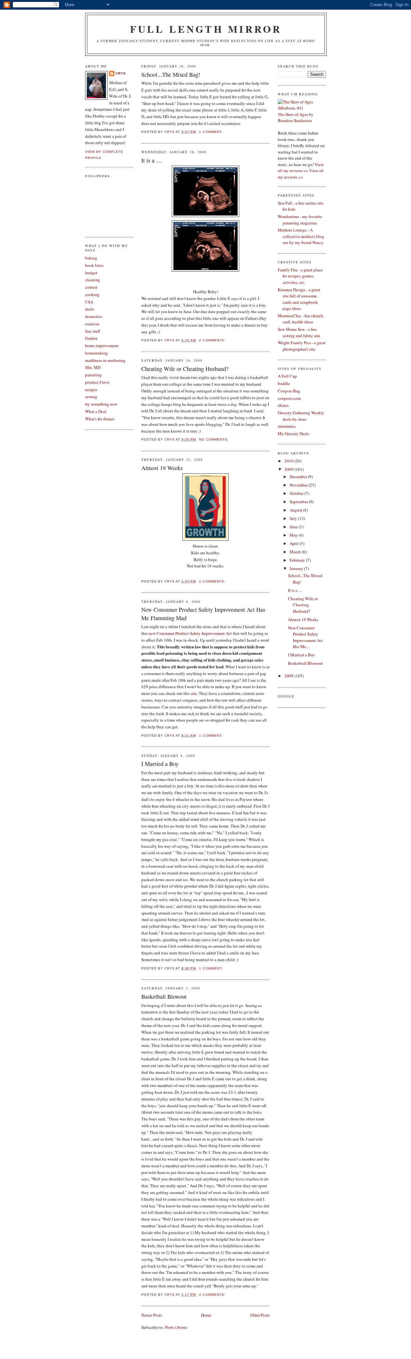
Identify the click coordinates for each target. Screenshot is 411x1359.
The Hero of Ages (293, 114)
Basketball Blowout (164, 996)
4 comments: (212, 1294)
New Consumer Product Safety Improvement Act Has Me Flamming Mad (203, 613)
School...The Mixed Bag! (170, 74)
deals (89, 309)
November (299, 485)
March (296, 552)
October (297, 493)
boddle (284, 383)
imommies (287, 426)
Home (206, 1315)
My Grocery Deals (293, 433)
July (294, 518)
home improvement (102, 345)
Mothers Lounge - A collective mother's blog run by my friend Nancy (301, 236)
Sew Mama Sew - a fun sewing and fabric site (299, 332)
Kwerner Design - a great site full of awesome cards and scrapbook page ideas (299, 299)
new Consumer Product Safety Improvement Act (190, 633)
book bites (94, 265)
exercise (92, 324)
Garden (91, 338)
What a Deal (95, 411)
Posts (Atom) (176, 1327)
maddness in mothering (105, 360)
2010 (289, 461)
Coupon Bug (289, 391)
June (294, 527)
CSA (89, 302)
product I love (97, 382)
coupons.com (289, 398)
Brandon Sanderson (295, 120)
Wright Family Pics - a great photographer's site (302, 346)
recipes (91, 389)
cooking (92, 294)
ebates (283, 405)
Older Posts (260, 1315)
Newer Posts (151, 1315)
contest (91, 287)
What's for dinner (99, 419)
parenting (93, 375)
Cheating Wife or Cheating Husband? (185, 369)
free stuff (92, 331)
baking (91, 258)
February (298, 560)
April (295, 543)
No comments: (214, 439)
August (296, 510)
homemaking (96, 353)
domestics (93, 316)
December (299, 476)
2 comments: (212, 340)
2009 (289, 469)
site (194, 693)
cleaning (92, 280)
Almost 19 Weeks (162, 468)
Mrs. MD (93, 367)
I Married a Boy (160, 763)
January (297, 568)
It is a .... (151, 160)
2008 (289, 676)
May (294, 535)
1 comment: (211, 132)
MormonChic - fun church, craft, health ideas (301, 319)
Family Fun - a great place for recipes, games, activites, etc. (300, 276)
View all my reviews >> (301, 168)
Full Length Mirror (206, 29)
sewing (91, 396)
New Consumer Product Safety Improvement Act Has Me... (305, 637)
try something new (101, 404)
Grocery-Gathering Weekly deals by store (301, 416)
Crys (121, 73)
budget (91, 273)
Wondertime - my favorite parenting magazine (300, 220)
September (299, 501)
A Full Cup (287, 376)
